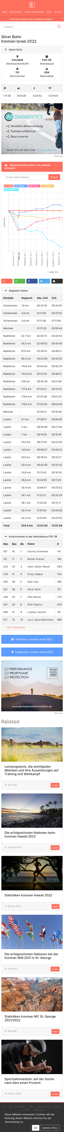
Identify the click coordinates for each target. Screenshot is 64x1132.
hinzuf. (54, 177)
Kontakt (58, 12)
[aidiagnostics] (32, 128)
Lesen (55, 785)
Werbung (58, 156)
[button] (7, 281)
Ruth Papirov (35, 604)
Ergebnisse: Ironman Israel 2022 (33, 652)
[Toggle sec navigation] (59, 27)
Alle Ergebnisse (16, 627)
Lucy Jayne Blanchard (40, 619)
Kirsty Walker (35, 574)
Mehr (55, 906)
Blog (4, 12)
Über (49, 12)
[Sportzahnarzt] (32, 685)
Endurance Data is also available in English (31, 19)
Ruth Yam (33, 581)
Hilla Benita (34, 596)
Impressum (38, 1109)
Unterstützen (43, 1106)
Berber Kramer (35, 559)
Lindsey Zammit (36, 612)
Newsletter (20, 1106)
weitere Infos (49, 1127)
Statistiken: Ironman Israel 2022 (33, 639)
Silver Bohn (34, 589)
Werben (57, 1106)
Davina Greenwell (37, 551)
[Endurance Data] (32, 4)
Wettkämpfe (15, 12)
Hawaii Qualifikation (34, 12)
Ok (35, 1127)
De (10, 1106)
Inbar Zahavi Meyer (38, 566)
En (4, 1106)
